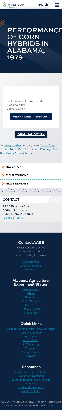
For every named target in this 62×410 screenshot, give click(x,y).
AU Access (31, 336)
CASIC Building (31, 391)
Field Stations (31, 301)
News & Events (31, 309)
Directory (31, 305)
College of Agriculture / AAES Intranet (31, 329)
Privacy (31, 356)
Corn (44, 145)
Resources (31, 312)
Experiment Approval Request (31, 379)
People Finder (31, 352)
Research (31, 297)
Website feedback (31, 265)
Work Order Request (31, 387)
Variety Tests (23, 153)
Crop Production (28, 149)
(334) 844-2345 (13, 217)
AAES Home (31, 289)
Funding (31, 383)
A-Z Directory (31, 344)
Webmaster (31, 269)
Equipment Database (31, 376)
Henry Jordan (12, 145)
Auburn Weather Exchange (31, 372)
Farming (45, 149)
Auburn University (31, 332)
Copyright (31, 348)
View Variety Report (31, 116)
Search (43, 4)
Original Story (31, 134)
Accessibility (31, 340)
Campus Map (31, 262)
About (31, 293)
